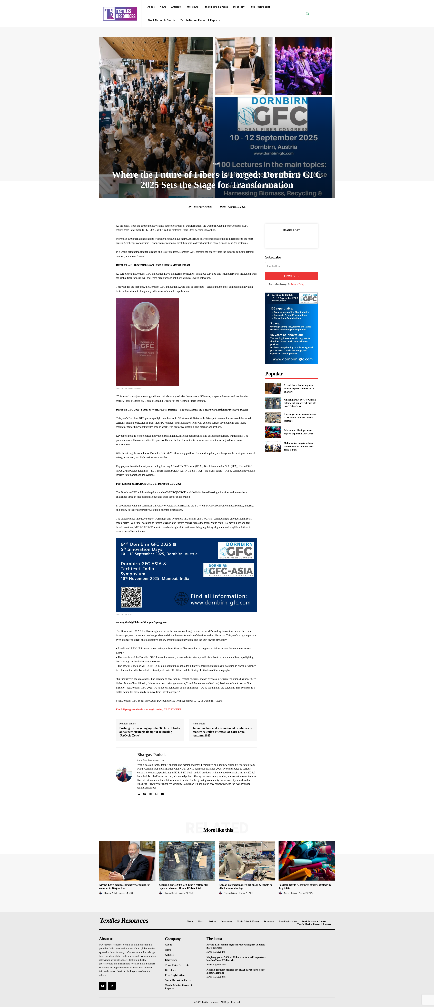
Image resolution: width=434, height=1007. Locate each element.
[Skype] (144, 793)
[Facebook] (280, 238)
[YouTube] (102, 986)
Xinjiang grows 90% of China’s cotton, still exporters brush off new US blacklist (300, 403)
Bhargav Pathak (203, 206)
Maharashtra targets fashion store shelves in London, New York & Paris (298, 446)
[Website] (150, 793)
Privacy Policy (297, 284)
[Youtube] (162, 793)
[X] (287, 238)
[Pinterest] (295, 238)
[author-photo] (101, 893)
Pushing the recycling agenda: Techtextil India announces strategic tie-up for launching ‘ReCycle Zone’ (149, 731)
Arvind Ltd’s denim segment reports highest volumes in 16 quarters (299, 388)
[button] (307, 13)
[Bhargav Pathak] (124, 773)
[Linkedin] (138, 793)
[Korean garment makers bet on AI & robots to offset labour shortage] (273, 417)
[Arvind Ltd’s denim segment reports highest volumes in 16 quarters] (273, 388)
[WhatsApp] (156, 793)
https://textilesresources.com (150, 760)
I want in (289, 276)
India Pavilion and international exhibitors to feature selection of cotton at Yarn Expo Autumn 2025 (222, 731)
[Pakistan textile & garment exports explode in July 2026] (273, 431)
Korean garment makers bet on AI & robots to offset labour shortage (300, 417)
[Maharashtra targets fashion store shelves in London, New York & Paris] (273, 446)
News (217, 164)
